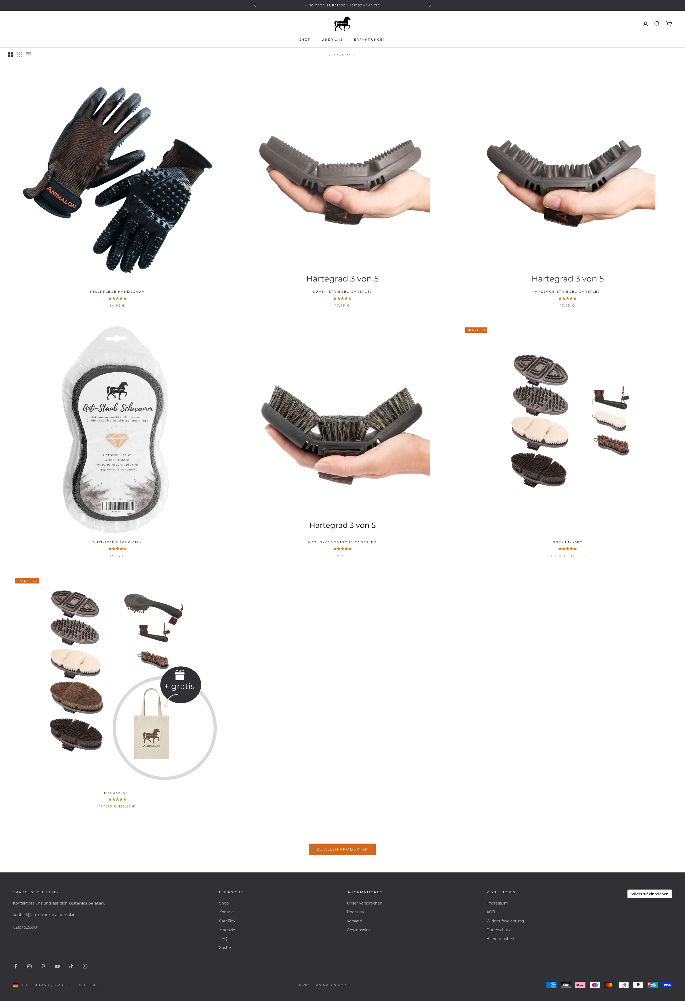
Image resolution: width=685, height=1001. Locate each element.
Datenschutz (498, 929)
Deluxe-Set (117, 793)
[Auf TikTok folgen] (71, 966)
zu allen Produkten (342, 849)
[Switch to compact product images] (28, 55)
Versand (354, 921)
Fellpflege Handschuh (117, 291)
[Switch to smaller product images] (19, 55)
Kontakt (226, 912)
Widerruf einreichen (649, 894)
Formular (66, 914)
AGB (490, 912)
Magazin (227, 929)
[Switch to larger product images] (10, 55)
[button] (117, 299)
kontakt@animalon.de (33, 914)
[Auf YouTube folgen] (57, 966)
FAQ (223, 938)
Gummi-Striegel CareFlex (342, 291)
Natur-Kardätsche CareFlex (342, 542)
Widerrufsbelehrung (505, 921)
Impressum (497, 903)
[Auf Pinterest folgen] (43, 966)
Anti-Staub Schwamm (117, 542)
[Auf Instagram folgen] (29, 966)
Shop (305, 40)
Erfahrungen (370, 40)
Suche (225, 947)
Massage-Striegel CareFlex (568, 291)
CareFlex (227, 921)
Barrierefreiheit (500, 938)
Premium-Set (568, 542)
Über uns (332, 40)
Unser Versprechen (364, 903)
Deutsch (88, 985)
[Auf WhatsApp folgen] (85, 966)
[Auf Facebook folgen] (15, 966)
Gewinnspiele (359, 929)
